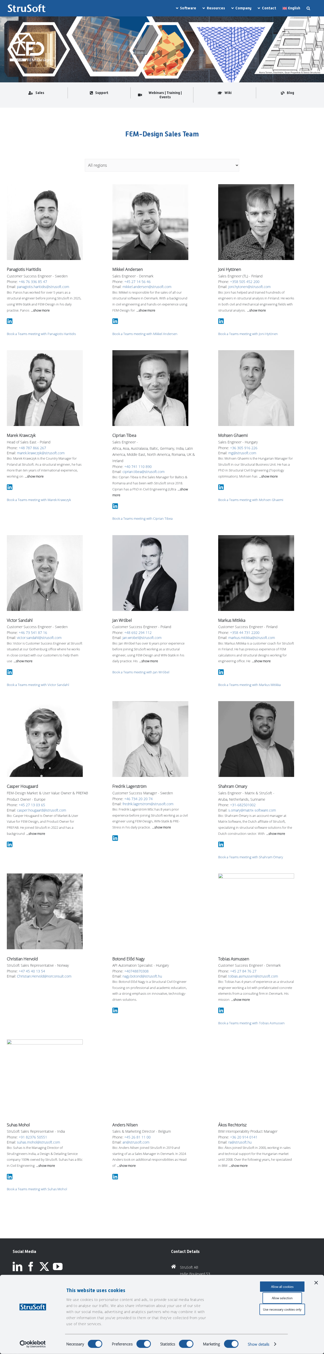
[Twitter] (44, 1266)
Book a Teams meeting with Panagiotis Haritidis (41, 333)
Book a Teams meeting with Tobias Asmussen (251, 1023)
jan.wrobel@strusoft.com (142, 637)
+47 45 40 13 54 (32, 971)
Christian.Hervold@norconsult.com (44, 976)
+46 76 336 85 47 (33, 281)
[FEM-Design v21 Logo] (30, 31)
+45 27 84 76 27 (243, 971)
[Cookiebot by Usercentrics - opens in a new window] (33, 1344)
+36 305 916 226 (243, 447)
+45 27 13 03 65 (32, 804)
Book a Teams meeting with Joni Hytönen (248, 333)
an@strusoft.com (136, 1072)
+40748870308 (136, 901)
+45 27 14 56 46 (137, 281)
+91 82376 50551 (33, 1137)
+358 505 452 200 (244, 281)
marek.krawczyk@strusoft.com (41, 452)
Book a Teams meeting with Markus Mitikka (249, 684)
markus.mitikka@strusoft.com (251, 637)
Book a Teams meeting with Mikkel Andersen (144, 333)
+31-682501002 (243, 804)
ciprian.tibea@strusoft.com (144, 471)
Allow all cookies (282, 1287)
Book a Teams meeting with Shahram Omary (250, 857)
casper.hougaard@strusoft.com (41, 810)
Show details (258, 1344)
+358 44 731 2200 (244, 632)
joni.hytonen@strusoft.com (249, 286)
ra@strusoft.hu (240, 1072)
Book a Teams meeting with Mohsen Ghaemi (250, 499)
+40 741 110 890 (138, 466)
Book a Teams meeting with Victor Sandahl (38, 684)
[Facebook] (31, 1266)
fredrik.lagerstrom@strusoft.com (148, 803)
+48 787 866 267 (32, 447)
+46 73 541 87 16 (33, 632)
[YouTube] (58, 1266)
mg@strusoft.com (242, 452)
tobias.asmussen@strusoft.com (253, 976)
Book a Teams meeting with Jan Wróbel (140, 672)
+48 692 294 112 (138, 632)
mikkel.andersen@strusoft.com (147, 286)
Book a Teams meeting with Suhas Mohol (37, 1189)
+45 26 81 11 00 (137, 1067)
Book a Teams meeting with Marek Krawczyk (39, 499)
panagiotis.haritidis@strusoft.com (43, 286)
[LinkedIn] (17, 1266)
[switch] (143, 1344)
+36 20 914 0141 (243, 1067)
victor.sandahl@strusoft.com (39, 637)
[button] (308, 8)
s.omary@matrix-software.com (252, 810)
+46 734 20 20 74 (138, 798)
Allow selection (282, 1298)
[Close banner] (316, 1283)
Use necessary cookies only (282, 1309)
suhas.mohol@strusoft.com (38, 1142)
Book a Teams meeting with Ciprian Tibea (142, 518)
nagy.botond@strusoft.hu (142, 906)
